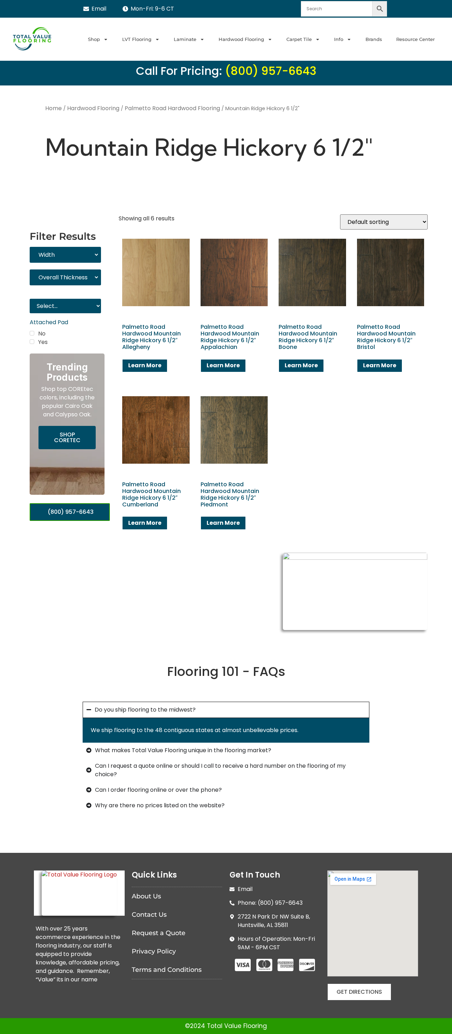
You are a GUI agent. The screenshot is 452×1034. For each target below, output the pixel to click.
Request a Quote (158, 933)
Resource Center (415, 39)
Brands (373, 39)
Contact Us (149, 915)
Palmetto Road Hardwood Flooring (172, 108)
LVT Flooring (136, 39)
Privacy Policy (154, 951)
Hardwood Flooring (241, 39)
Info (338, 39)
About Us (146, 896)
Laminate (185, 39)
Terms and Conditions (167, 970)
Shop (94, 39)
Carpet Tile (299, 39)
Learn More (144, 365)
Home (53, 108)
